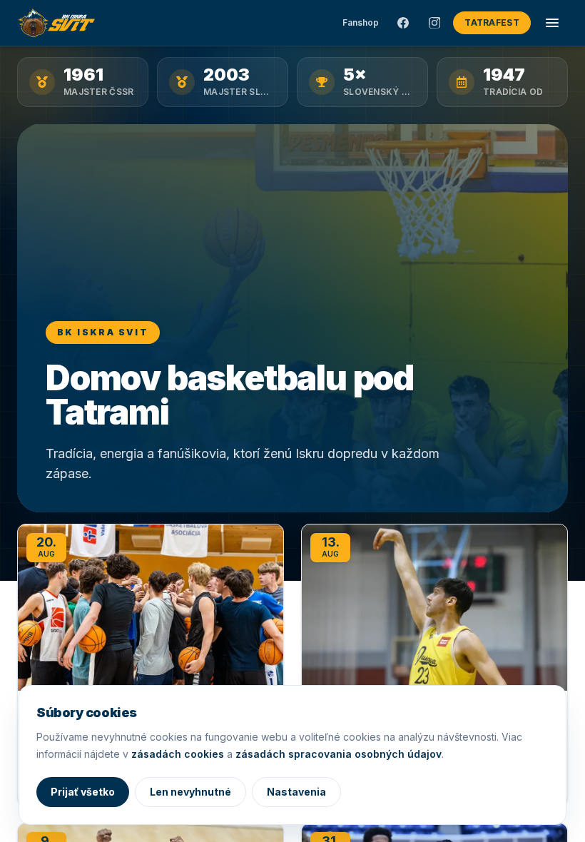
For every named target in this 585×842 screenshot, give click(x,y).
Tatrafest (491, 22)
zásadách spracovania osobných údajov (338, 754)
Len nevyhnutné (190, 792)
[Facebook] (403, 23)
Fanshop (360, 22)
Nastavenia (296, 792)
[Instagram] (434, 23)
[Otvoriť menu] (552, 23)
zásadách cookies (177, 754)
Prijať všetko (83, 792)
